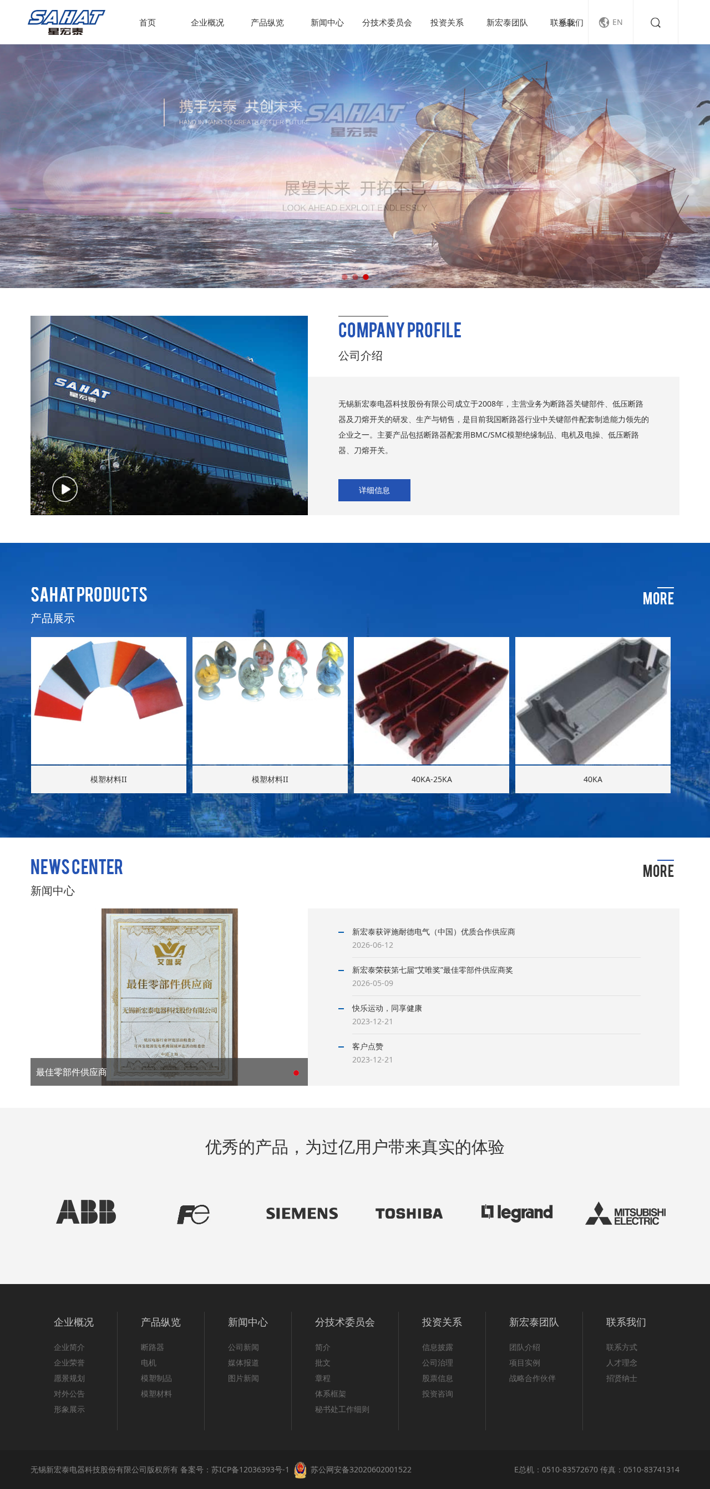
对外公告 (69, 1393)
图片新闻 (243, 1378)
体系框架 (330, 1393)
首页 (147, 22)
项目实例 (524, 1362)
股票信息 (437, 1378)
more (658, 600)
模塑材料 (156, 1393)
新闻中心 (327, 22)
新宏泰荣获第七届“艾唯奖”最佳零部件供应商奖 (432, 969)
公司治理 (437, 1362)
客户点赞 (367, 1046)
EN (611, 22)
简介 (323, 1347)
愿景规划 (69, 1378)
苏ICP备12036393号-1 (250, 1469)
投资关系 (447, 22)
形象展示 (69, 1409)
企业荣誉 (69, 1362)
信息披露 (437, 1347)
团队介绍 (524, 1347)
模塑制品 (156, 1378)
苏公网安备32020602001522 (361, 1469)
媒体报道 (243, 1362)
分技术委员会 (387, 22)
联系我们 (567, 22)
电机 (148, 1362)
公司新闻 (243, 1347)
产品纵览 (267, 22)
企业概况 (207, 22)
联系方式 (621, 1347)
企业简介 (69, 1347)
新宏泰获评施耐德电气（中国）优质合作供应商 (433, 931)
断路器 (152, 1347)
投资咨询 (437, 1393)
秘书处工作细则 (342, 1409)
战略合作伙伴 (532, 1378)
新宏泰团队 (507, 22)
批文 (323, 1362)
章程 (323, 1378)
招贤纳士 (621, 1378)
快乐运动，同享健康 (387, 1008)
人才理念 (621, 1362)
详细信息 (374, 490)
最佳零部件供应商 (71, 1072)
